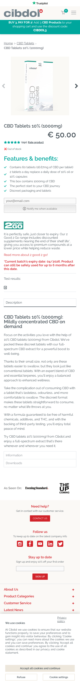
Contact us (40, 518)
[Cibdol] (23, 11)
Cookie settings (59, 677)
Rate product (36, 142)
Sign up (40, 576)
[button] (76, 86)
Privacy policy (62, 618)
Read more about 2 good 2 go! (26, 255)
